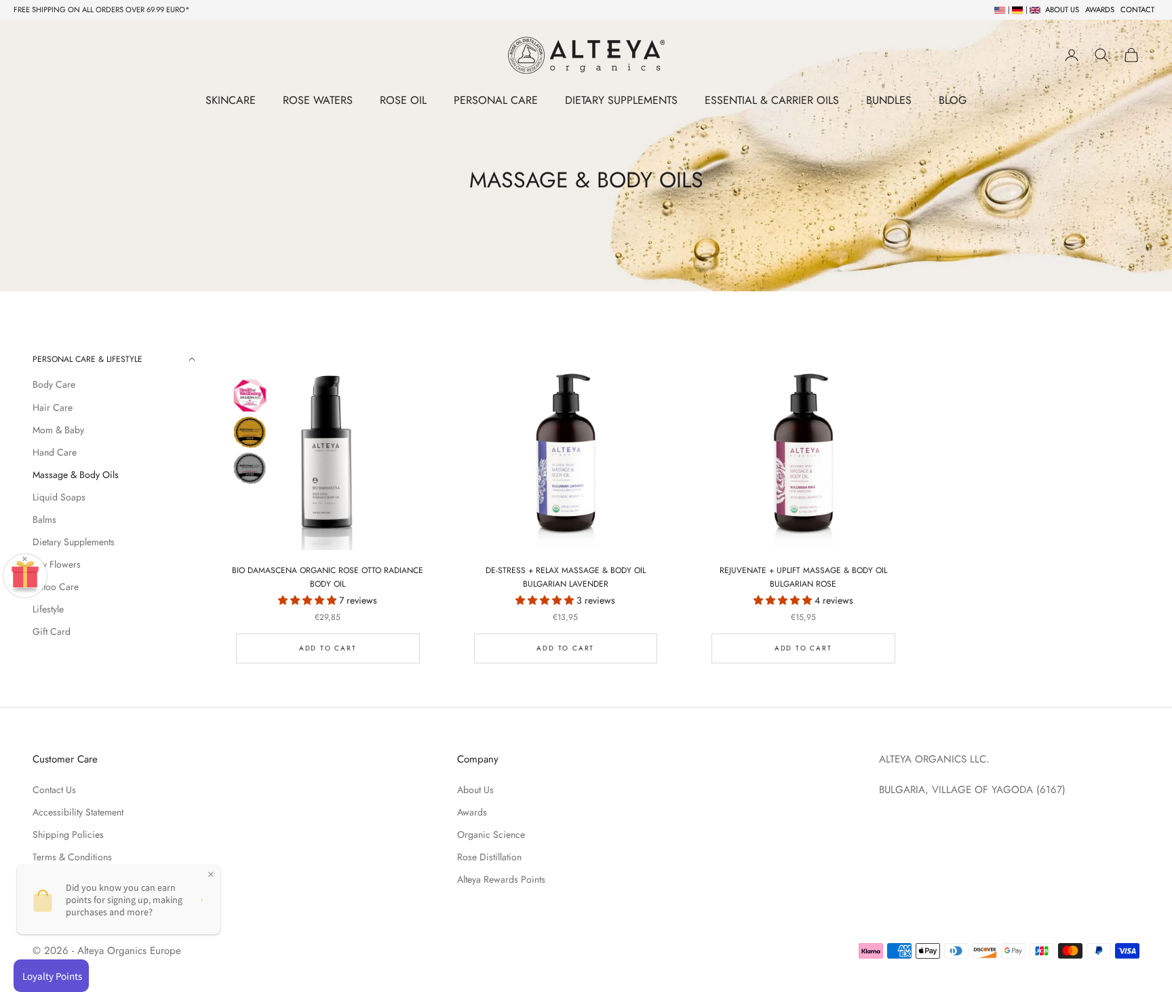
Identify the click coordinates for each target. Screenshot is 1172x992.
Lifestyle (48, 609)
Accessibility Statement (78, 812)
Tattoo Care (56, 586)
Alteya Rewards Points (501, 879)
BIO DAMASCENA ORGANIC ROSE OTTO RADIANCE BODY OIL (327, 577)
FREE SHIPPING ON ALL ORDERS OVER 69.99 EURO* (102, 9)
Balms (44, 519)
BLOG (952, 100)
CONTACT (1137, 9)
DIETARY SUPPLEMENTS (621, 100)
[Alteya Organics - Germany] (1015, 9)
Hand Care (55, 452)
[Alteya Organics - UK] (1033, 9)
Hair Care (53, 407)
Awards (472, 812)
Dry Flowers (57, 564)
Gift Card (52, 631)
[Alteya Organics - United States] (998, 9)
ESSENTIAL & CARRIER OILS (772, 100)
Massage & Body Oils (76, 474)
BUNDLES (889, 100)
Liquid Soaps (59, 497)
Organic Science (491, 834)
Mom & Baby (58, 430)
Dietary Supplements (74, 542)
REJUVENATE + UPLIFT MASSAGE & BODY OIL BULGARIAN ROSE (803, 577)
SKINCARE (231, 100)
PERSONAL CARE (496, 100)
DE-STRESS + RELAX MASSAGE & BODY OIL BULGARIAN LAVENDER (566, 577)
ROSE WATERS (318, 100)
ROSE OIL (403, 100)
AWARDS (1099, 9)
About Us (475, 789)
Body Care (54, 384)
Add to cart (328, 648)
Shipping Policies (68, 834)
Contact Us (54, 789)
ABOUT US (1062, 9)
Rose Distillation (489, 857)
